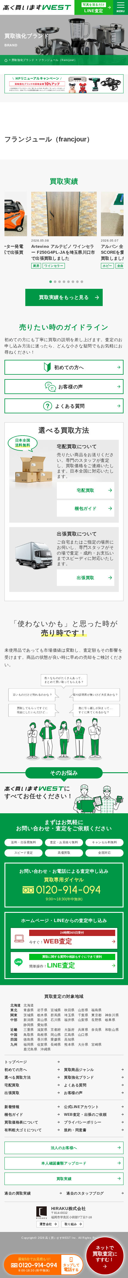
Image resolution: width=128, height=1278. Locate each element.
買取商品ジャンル (79, 1070)
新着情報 (11, 1107)
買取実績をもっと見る (64, 297)
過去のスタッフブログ (85, 1193)
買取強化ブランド (23, 60)
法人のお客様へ (64, 1148)
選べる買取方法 (17, 1077)
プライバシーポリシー (83, 1122)
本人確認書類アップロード (63, 1163)
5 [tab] (68, 282)
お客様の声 (73, 1093)
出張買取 (85, 577)
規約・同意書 (75, 1130)
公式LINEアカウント (81, 1107)
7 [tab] (77, 282)
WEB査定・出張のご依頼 (85, 1114)
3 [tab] (60, 282)
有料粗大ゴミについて (23, 1130)
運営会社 (46, 1224)
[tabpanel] (64, 230)
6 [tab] (73, 282)
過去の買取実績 (17, 1193)
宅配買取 (85, 490)
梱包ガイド (86, 508)
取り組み (71, 1224)
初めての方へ (15, 1070)
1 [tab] (51, 282)
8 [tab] (82, 282)
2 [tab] (55, 282)
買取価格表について (21, 1122)
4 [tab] (64, 282)
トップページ (15, 1062)
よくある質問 (75, 1085)
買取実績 (64, 1179)
